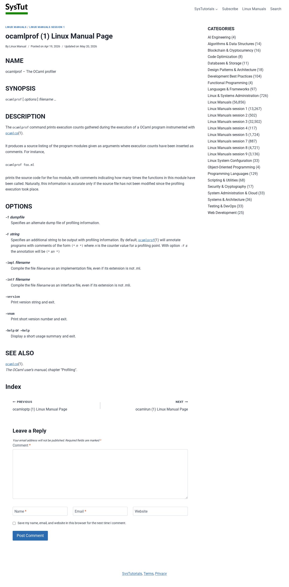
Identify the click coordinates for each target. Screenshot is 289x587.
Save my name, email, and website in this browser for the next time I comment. (72, 523)
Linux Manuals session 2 (227, 115)
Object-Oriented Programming (231, 167)
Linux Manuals (254, 9)
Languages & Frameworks (228, 89)
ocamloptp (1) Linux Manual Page (40, 405)
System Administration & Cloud (232, 193)
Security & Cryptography (227, 186)
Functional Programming (227, 83)
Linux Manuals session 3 (227, 121)
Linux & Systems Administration (233, 96)
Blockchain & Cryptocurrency (230, 50)
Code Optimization (222, 57)
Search (275, 9)
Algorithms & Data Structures (231, 44)
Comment (22, 445)
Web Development (222, 213)
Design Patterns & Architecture (232, 70)
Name (20, 511)
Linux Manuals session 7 (227, 141)
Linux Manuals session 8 (227, 148)
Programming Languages (228, 174)
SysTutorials (132, 573)
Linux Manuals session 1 (47, 27)
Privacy (161, 573)
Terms (149, 573)
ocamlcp (11, 133)
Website (141, 511)
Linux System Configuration (230, 160)
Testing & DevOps (222, 206)
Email (80, 511)
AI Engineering (219, 37)
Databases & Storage (224, 63)
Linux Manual (17, 46)
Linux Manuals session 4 (227, 128)
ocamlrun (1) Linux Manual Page (161, 405)
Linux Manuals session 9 (227, 154)
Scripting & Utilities (223, 180)
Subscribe (230, 9)
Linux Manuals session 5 (227, 135)
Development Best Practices (230, 76)
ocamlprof (146, 240)
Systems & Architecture (226, 199)
